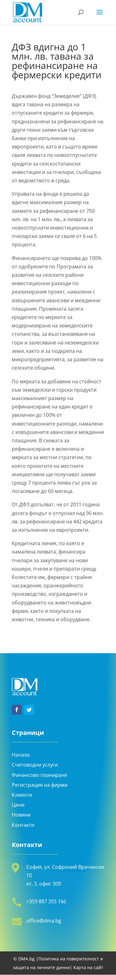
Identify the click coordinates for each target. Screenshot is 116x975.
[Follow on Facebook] (17, 710)
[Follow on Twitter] (29, 710)
